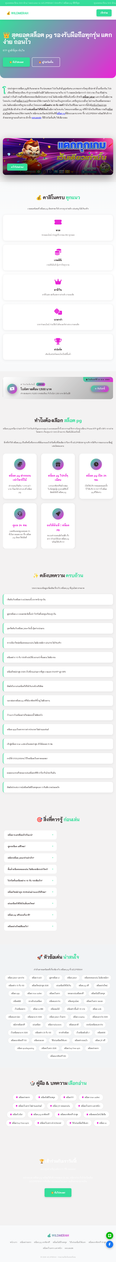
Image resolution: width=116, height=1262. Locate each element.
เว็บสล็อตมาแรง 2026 (19, 1032)
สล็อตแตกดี (74, 1025)
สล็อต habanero (54, 1025)
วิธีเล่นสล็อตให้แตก (59, 1040)
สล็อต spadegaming (25, 1048)
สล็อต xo (103, 1123)
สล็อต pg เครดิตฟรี (41, 1114)
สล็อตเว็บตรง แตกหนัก (90, 1106)
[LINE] (109, 1235)
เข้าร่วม (104, 12)
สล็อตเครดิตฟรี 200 (58, 1056)
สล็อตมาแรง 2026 (35, 1017)
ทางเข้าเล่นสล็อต (35, 1001)
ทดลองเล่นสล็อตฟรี (76, 993)
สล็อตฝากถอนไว (81, 1040)
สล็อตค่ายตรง (93, 1048)
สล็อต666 (101, 1032)
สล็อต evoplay (79, 1017)
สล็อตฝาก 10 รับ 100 (16, 985)
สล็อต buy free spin (72, 1048)
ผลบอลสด (36, 117)
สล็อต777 (70, 1097)
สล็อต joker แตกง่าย (16, 978)
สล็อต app (15, 993)
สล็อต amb (97, 1009)
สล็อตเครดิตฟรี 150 (19, 1040)
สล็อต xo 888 (38, 1009)
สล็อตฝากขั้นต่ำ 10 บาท (76, 1009)
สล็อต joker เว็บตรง (57, 1017)
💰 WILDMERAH (17, 13)
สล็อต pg (61, 113)
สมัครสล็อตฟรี (19, 1025)
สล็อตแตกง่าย (54, 1001)
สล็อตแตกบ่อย (14, 1017)
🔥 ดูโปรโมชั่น (46, 62)
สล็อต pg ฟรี (84, 985)
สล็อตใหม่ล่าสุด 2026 (40, 985)
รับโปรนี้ (101, 388)
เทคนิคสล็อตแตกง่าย (94, 1025)
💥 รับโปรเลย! (16, 62)
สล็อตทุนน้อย (73, 1001)
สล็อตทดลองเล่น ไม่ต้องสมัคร (96, 978)
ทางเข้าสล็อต (64, 1032)
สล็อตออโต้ (55, 1009)
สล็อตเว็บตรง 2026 (48, 1048)
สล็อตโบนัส (17, 1114)
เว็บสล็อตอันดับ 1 (83, 1032)
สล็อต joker (72, 978)
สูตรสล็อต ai (54, 978)
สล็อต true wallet (34, 993)
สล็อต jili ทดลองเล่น (61, 1106)
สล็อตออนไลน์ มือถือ (97, 1114)
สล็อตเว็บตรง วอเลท (94, 1001)
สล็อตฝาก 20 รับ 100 (43, 1032)
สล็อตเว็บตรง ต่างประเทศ (50, 1123)
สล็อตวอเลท (39, 1040)
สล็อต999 (17, 1001)
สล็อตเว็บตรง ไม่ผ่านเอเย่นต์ (30, 1106)
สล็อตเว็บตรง (54, 993)
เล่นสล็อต (36, 1025)
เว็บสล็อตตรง (20, 1009)
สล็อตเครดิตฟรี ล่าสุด (69, 1114)
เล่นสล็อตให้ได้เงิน (63, 985)
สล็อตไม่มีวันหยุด (98, 993)
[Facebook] (109, 1244)
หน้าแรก (13, 1242)
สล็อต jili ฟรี (100, 1040)
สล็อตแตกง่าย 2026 (100, 1017)
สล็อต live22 (37, 978)
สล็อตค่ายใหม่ (102, 985)
